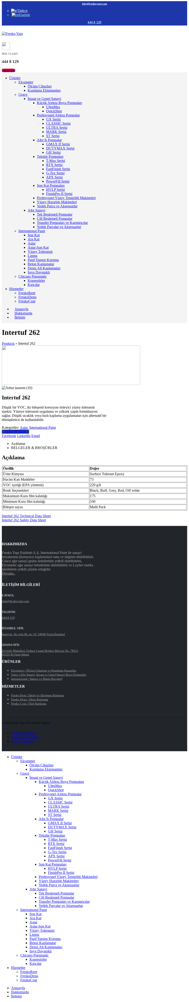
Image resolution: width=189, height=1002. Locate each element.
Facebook (9, 436)
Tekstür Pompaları (50, 156)
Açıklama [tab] (18, 444)
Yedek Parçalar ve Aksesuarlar (59, 227)
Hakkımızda (20, 992)
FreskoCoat (26, 301)
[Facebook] (2, 578)
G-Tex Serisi (55, 173)
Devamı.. (8, 573)
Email (35, 436)
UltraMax (53, 107)
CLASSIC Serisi (58, 123)
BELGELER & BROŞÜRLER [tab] (34, 448)
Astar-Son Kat (38, 247)
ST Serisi (52, 136)
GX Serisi (53, 119)
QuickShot (54, 111)
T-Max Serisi (55, 161)
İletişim (20, 317)
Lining (32, 256)
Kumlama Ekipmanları (44, 90)
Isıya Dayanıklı (39, 272)
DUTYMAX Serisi (60, 148)
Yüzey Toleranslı (40, 252)
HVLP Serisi (55, 190)
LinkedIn (23, 436)
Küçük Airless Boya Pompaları (59, 103)
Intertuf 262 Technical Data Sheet (26, 516)
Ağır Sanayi (36, 210)
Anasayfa (18, 988)
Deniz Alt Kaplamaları (44, 268)
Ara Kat (33, 239)
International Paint (42, 427)
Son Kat (34, 235)
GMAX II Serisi (58, 144)
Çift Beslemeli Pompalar (54, 218)
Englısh (24, 15)
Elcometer (25, 82)
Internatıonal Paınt (31, 231)
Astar (31, 243)
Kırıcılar (34, 285)
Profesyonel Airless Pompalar (58, 115)
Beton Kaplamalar (41, 264)
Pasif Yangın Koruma (43, 260)
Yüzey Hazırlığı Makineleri (57, 202)
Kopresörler (36, 280)
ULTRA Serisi (56, 128)
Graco (22, 94)
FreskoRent (26, 293)
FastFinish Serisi (58, 169)
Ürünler (15, 78)
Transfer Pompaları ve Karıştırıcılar (62, 223)
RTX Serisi (54, 165)
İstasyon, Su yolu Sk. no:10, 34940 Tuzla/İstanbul (33, 634)
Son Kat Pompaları (51, 185)
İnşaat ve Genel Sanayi (44, 99)
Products (8, 343)
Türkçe (22, 11)
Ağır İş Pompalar (49, 140)
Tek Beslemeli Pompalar (54, 214)
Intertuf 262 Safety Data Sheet (24, 520)
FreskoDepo (27, 297)
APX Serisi (54, 177)
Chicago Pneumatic (32, 276)
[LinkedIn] (6, 578)
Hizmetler (16, 289)
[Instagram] (5, 578)
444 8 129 (94, 22)
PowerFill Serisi (57, 181)
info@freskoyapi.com (94, 3)
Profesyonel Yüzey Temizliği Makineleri (66, 198)
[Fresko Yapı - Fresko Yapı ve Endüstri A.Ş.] (12, 34)
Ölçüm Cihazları (40, 86)
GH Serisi (53, 152)
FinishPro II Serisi (59, 194)
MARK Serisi (56, 132)
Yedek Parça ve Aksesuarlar (57, 206)
